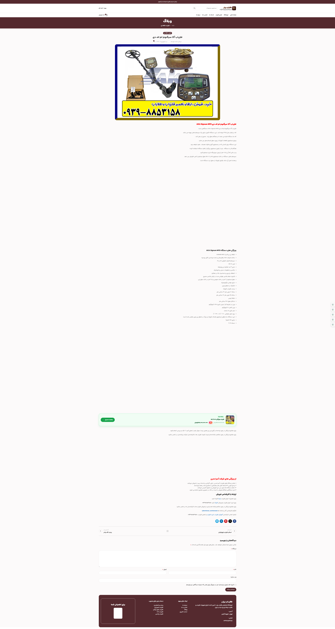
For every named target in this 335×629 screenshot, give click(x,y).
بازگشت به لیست (167, 531)
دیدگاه (233, 549)
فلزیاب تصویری (158, 607)
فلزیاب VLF (160, 612)
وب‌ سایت (233, 577)
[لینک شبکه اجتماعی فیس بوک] (234, 521)
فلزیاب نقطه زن (165, 26)
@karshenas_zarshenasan (210, 511)
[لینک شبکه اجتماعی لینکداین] (221, 521)
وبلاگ (185, 610)
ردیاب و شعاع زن (158, 605)
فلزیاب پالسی (159, 614)
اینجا (219, 499)
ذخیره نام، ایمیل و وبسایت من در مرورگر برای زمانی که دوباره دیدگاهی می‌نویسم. (210, 585)
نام (234, 569)
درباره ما (184, 605)
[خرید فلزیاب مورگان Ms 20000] (167, 420)
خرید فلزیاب (210, 515)
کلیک (216, 503)
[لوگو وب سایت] (228, 8)
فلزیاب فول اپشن (158, 610)
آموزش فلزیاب (218, 515)
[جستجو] (195, 8)
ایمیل (164, 569)
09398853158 (227, 621)
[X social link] (230, 521)
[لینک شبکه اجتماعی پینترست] (226, 521)
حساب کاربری (183, 612)
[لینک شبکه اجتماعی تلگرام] (217, 521)
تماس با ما (184, 607)
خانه (173, 26)
